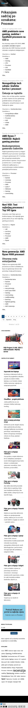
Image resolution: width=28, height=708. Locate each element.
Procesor (8, 65)
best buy (8, 299)
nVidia (7, 122)
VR (6, 682)
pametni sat (17, 665)
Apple (15, 650)
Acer (2, 650)
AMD (6, 58)
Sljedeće (8, 319)
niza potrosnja (9, 288)
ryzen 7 (7, 187)
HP (19, 656)
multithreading (9, 297)
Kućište (7, 659)
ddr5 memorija (9, 306)
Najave (13, 225)
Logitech (23, 659)
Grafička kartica (10, 116)
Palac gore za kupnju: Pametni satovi (14, 509)
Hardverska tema (16, 109)
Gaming (7, 61)
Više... (4, 75)
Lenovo (16, 659)
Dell (22, 650)
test (3, 679)
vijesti (3, 682)
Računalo (9, 670)
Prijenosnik (19, 667)
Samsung (10, 673)
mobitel (12, 662)
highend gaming (10, 302)
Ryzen (7, 240)
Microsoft (4, 662)
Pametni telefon (6, 667)
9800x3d (8, 189)
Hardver (13, 54)
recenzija (8, 180)
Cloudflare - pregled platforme (14, 399)
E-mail (3, 627)
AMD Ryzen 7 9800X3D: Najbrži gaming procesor (11, 138)
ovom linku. (13, 641)
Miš (9, 662)
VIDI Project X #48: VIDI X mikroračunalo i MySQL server (13, 350)
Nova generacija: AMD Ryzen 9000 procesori (13, 253)
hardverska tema (10, 279)
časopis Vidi (17, 682)
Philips (13, 667)
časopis (7, 234)
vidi (6, 229)
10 (3, 319)
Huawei (22, 656)
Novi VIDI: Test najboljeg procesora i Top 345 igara (13, 207)
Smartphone (5, 676)
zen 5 (7, 286)
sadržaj (3, 673)
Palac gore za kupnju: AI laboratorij (12, 594)
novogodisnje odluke (11, 113)
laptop (7, 72)
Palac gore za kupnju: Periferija (11, 482)
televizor (23, 676)
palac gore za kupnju (7, 665)
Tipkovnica (9, 679)
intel (6, 120)
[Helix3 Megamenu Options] (24, 3)
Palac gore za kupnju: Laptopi (13, 536)
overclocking (9, 193)
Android (10, 650)
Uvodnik (15, 679)
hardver (7, 178)
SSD (15, 676)
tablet (18, 676)
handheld (8, 70)
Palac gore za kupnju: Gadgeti (13, 566)
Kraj (14, 319)
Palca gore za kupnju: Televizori (11, 453)
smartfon (22, 673)
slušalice (17, 673)
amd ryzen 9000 (10, 290)
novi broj (8, 231)
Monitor (17, 662)
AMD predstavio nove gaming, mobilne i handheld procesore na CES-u (14, 35)
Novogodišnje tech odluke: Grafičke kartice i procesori (11, 86)
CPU (6, 63)
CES (6, 67)
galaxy (3, 653)
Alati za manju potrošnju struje (12, 421)
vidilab (22, 679)
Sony (11, 676)
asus (18, 650)
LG (19, 659)
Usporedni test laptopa (11, 371)
